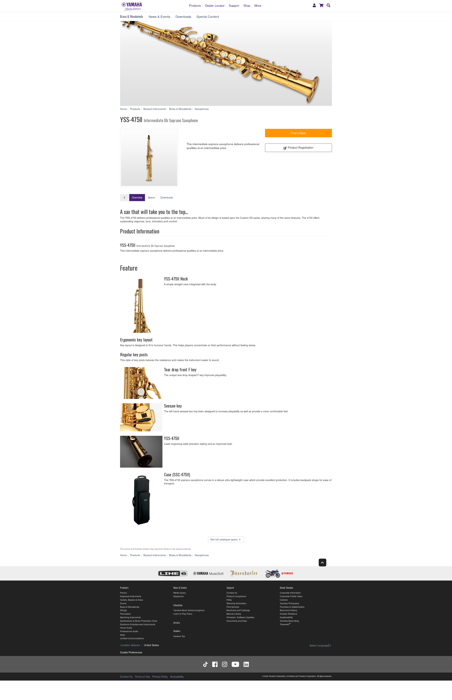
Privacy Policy (160, 676)
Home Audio (126, 627)
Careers (284, 599)
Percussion (125, 613)
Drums (123, 603)
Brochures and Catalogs (238, 610)
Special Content (208, 16)
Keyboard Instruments (130, 596)
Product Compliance (236, 596)
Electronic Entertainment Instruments (137, 624)
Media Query (179, 592)
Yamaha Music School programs (188, 610)
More (257, 5)
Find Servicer (233, 606)
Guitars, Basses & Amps (131, 599)
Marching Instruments (130, 617)
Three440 (284, 624)
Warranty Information (236, 603)
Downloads (183, 16)
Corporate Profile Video (291, 596)
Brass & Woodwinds (131, 16)
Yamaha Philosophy (289, 603)
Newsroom (178, 596)
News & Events (159, 16)
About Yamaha (286, 587)
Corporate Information (290, 592)
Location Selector (130, 645)
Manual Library (234, 613)
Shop (246, 5)
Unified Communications (132, 638)
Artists (176, 622)
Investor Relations (288, 613)
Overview (137, 197)
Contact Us (232, 592)
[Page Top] (322, 562)
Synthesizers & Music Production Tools (138, 620)
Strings (123, 610)
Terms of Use (142, 676)
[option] (149, 158)
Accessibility (177, 676)
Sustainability (286, 617)
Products (195, 5)
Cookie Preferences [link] (131, 652)
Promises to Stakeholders (292, 606)
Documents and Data (237, 620)
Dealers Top (179, 636)
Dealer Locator (215, 5)
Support (234, 5)
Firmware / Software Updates (240, 617)
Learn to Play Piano (182, 613)
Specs (151, 197)
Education (177, 605)
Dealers (176, 631)
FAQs (229, 599)
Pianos (123, 592)
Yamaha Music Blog (289, 620)
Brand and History (288, 610)
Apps (122, 634)
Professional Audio (129, 631)
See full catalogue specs (224, 539)
